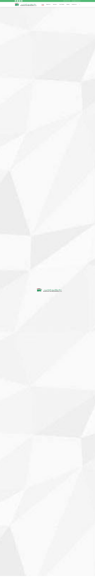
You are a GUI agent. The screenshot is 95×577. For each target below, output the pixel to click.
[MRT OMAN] (26, 4)
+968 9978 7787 (66, 1)
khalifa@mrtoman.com (76, 1)
